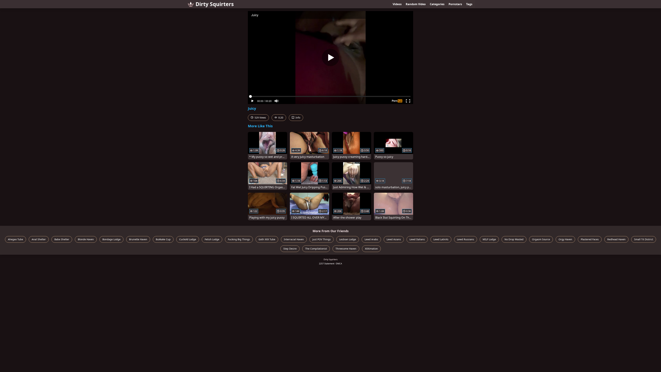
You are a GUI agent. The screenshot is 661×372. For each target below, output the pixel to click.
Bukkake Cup (163, 239)
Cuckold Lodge (187, 239)
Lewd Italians (417, 239)
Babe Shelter (61, 239)
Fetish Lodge (212, 239)
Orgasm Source (541, 239)
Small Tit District (643, 239)
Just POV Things (321, 239)
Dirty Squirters (215, 4)
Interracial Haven (294, 239)
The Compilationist (316, 248)
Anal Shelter (39, 239)
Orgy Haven (565, 239)
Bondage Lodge (111, 239)
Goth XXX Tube (267, 239)
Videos (397, 4)
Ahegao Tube (15, 239)
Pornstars (455, 4)
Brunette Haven (138, 239)
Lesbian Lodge (347, 239)
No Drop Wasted (514, 239)
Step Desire (290, 248)
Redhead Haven (616, 239)
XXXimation (371, 248)
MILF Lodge (489, 239)
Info (297, 117)
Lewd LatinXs (440, 239)
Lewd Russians (465, 239)
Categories (437, 4)
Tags (469, 4)
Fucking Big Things (239, 239)
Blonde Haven (86, 239)
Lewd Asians (394, 239)
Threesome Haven (345, 248)
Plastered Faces (590, 239)
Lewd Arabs (371, 239)
